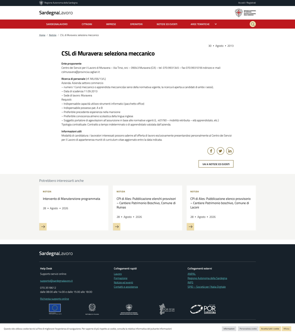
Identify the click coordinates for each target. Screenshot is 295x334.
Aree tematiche (200, 24)
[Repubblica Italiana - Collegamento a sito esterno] (92, 309)
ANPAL (192, 274)
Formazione (120, 278)
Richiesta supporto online (54, 299)
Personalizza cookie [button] (248, 328)
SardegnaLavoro (57, 24)
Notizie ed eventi (123, 282)
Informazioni (229, 328)
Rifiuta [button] (286, 328)
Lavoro (56, 12)
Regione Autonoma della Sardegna (60, 2)
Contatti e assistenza (126, 287)
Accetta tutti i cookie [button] (270, 328)
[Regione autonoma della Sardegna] (245, 12)
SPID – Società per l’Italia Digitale (207, 287)
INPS (190, 282)
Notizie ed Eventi (167, 24)
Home (42, 35)
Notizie (52, 35)
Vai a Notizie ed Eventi (216, 164)
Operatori (136, 24)
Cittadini (87, 24)
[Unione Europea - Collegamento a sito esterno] (55, 309)
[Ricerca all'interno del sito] (253, 24)
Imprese (111, 24)
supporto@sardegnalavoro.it (56, 281)
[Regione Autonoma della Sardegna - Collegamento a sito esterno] (129, 309)
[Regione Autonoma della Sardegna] (41, 2)
